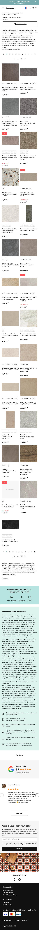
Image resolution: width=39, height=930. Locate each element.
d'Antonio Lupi (6, 649)
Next (37, 795)
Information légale (8, 892)
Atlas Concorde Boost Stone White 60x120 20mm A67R (10, 369)
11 (14, 58)
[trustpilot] (24, 879)
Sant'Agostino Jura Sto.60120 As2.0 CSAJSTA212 (7, 436)
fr (26, 8)
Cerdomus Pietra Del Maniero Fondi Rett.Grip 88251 (27, 194)
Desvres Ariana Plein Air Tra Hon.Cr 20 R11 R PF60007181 (28, 369)
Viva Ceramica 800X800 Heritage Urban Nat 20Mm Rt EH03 (9, 157)
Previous (2, 795)
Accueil (3, 13)
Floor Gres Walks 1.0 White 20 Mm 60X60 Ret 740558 (28, 334)
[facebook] (14, 879)
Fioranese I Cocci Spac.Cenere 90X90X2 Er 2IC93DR (9, 194)
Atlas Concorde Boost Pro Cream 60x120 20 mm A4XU (10, 403)
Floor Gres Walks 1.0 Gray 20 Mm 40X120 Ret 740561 (28, 229)
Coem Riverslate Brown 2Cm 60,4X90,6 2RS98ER (10, 505)
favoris (33, 8)
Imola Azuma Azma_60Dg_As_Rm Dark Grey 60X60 (27, 123)
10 (35, 54)
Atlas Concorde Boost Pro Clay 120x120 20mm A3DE (28, 403)
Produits (17, 920)
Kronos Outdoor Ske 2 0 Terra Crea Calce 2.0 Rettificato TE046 (9, 230)
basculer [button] (3, 8)
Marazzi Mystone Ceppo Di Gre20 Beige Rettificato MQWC (28, 157)
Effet (21, 13)
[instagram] (19, 879)
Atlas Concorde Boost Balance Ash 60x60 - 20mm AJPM (10, 335)
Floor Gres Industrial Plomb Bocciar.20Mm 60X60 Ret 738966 (10, 89)
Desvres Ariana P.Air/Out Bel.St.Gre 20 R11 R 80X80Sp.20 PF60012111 (9, 123)
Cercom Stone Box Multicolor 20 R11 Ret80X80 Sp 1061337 (10, 264)
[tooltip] (11, 598)
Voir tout (19, 813)
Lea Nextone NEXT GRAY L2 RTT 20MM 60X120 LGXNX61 (28, 298)
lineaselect (10, 8)
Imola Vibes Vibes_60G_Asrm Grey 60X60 (27, 436)
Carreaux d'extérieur (12, 13)
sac (36, 8)
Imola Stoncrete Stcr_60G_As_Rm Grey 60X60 (27, 264)
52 (22, 58)
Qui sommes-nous (8, 890)
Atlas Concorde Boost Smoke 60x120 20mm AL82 (28, 88)
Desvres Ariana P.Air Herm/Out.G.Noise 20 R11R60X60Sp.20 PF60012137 (26, 471)
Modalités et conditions (10, 895)
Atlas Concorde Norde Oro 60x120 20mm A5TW (10, 298)
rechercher (29, 8)
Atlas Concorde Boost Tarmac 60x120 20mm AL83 (10, 540)
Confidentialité (7, 905)
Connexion (6, 902)
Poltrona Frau (12, 653)
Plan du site (24, 920)
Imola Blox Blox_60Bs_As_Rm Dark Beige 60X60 (9, 470)
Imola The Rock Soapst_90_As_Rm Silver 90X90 (27, 506)
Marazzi (19, 639)
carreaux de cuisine (15, 672)
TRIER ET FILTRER (21, 24)
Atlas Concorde (12, 639)
